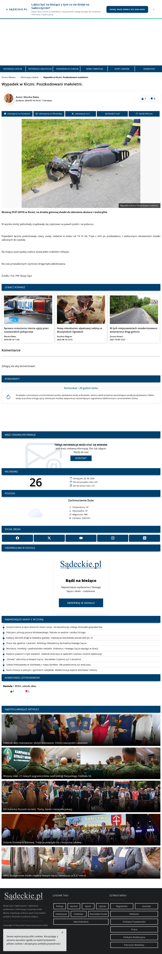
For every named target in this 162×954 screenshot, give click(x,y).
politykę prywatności (49, 943)
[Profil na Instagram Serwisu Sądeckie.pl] (112, 538)
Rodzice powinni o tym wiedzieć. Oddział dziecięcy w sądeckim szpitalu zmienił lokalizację (54, 648)
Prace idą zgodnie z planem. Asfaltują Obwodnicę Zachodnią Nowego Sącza (46, 637)
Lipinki (102, 906)
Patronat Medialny (134, 944)
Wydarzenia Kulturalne (67, 69)
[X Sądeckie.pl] (49, 538)
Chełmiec (79, 913)
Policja (59, 906)
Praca (134, 929)
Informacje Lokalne (12, 69)
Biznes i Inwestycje (94, 69)
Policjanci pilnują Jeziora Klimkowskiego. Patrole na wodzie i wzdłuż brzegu (46, 627)
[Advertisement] (81, 42)
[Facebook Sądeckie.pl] (17, 538)
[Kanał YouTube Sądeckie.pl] (81, 538)
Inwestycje (61, 913)
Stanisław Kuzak (98, 913)
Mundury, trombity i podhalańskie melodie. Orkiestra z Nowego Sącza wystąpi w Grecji (52, 643)
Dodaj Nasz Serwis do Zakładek (127, 9)
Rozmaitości (149, 69)
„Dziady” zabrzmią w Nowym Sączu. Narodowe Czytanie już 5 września (43, 653)
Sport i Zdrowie (122, 69)
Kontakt (81, 458)
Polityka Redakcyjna (134, 937)
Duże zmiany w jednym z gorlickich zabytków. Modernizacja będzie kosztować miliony (51, 664)
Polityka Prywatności (134, 921)
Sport (88, 906)
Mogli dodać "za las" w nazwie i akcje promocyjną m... (39, 688)
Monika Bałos (31, 97)
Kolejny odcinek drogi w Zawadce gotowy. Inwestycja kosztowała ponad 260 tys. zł (49, 632)
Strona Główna (9, 77)
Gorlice (74, 906)
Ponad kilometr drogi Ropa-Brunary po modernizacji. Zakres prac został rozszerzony (50, 669)
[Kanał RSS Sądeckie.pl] (144, 538)
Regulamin (122, 906)
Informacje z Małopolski (40, 69)
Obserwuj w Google (81, 602)
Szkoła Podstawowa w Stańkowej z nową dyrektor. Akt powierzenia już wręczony (48, 659)
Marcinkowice (81, 921)
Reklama (134, 913)
